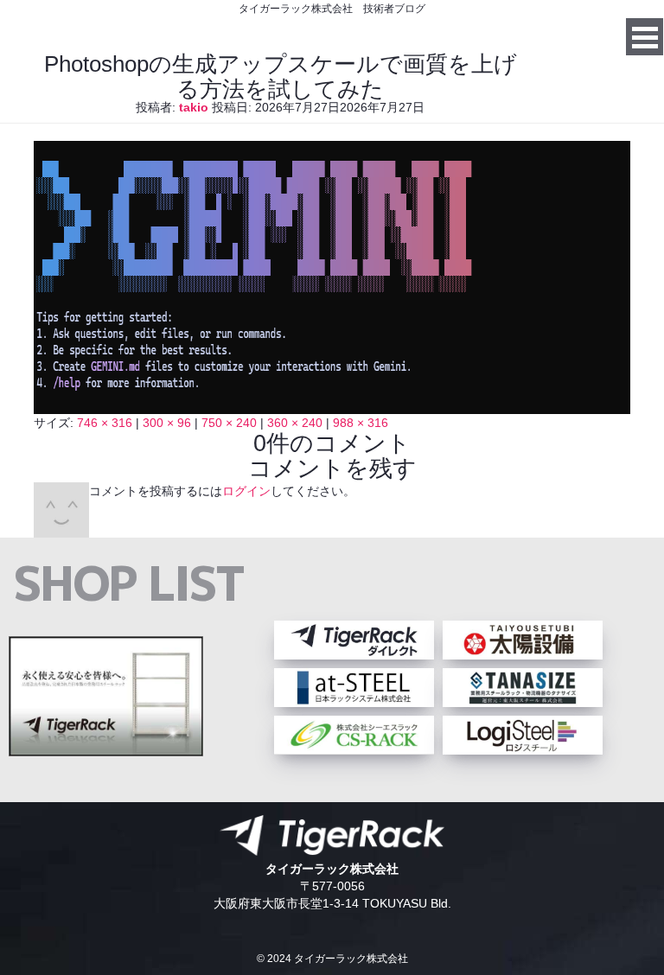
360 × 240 (294, 423)
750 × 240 (229, 423)
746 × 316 (104, 423)
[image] (332, 405)
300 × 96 (167, 423)
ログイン (246, 491)
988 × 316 (360, 423)
